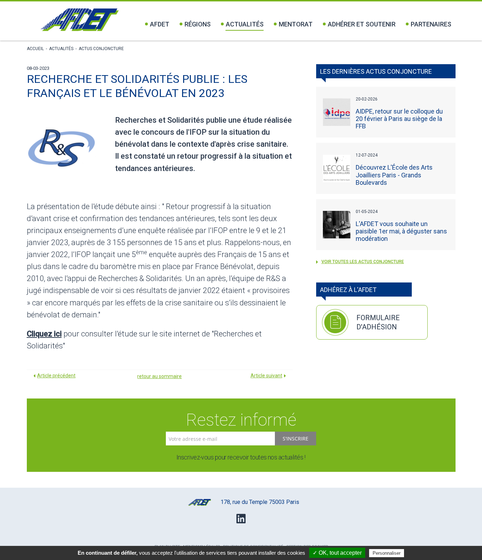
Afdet (159, 24)
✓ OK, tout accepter (337, 553)
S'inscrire (295, 438)
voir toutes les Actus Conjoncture (362, 261)
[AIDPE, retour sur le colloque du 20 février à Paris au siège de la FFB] (336, 112)
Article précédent (56, 375)
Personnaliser (386, 553)
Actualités (245, 24)
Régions (198, 24)
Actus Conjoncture (101, 48)
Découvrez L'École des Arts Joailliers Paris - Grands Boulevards (394, 175)
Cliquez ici (44, 333)
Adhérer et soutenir (362, 24)
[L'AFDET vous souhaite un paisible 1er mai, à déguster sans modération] (336, 224)
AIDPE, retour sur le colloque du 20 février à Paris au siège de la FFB (399, 119)
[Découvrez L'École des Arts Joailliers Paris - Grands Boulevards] (336, 168)
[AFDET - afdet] (79, 19)
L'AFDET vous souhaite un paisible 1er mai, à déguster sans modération (401, 231)
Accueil (35, 48)
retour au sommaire (159, 376)
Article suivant (266, 375)
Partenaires (431, 24)
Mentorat (296, 24)
